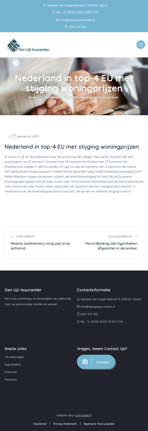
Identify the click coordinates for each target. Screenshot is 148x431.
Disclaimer (40, 424)
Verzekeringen (14, 357)
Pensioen (11, 379)
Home (33, 97)
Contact (102, 362)
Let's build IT (84, 415)
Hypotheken (13, 364)
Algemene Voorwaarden (99, 424)
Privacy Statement (65, 424)
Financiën (11, 372)
